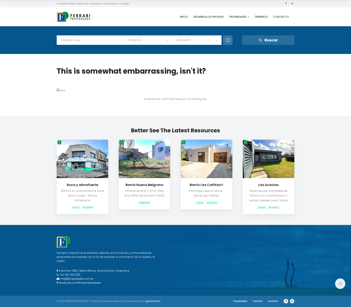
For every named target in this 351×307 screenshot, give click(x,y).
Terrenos (257, 301)
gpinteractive (153, 301)
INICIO (184, 17)
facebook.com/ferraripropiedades (79, 282)
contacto (273, 301)
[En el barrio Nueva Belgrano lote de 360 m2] (144, 159)
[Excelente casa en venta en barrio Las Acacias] (268, 159)
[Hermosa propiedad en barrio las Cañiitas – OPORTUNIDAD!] (206, 159)
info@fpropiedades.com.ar (76, 278)
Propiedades (240, 301)
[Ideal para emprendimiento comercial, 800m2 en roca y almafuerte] (82, 159)
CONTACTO (281, 17)
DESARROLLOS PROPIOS (208, 17)
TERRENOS (261, 17)
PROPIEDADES (238, 17)
